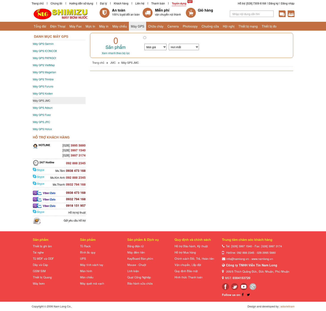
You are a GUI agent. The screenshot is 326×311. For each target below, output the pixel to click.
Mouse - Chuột (136, 265)
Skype (40, 170)
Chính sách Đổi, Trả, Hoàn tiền (194, 258)
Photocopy (190, 26)
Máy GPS (137, 26)
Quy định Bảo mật (186, 271)
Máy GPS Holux (42, 129)
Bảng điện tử (135, 246)
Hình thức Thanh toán (188, 277)
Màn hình (86, 271)
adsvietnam (288, 306)
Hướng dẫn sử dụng (81, 3)
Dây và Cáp (40, 265)
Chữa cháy (155, 26)
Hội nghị (228, 26)
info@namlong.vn (237, 259)
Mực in (90, 26)
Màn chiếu (86, 277)
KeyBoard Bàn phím (140, 258)
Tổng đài (40, 26)
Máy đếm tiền (136, 252)
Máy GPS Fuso (42, 115)
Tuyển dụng (179, 3)
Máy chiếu (119, 26)
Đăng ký (274, 3)
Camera (173, 26)
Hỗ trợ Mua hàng (185, 252)
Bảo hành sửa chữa (140, 283)
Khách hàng (121, 3)
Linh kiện (133, 271)
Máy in (103, 26)
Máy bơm (39, 283)
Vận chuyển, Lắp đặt (188, 265)
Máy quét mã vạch (92, 283)
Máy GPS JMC (41, 100)
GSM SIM (39, 271)
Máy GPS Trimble (43, 79)
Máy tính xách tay (91, 265)
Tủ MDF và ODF (43, 258)
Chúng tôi (56, 3)
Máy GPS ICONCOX (45, 51)
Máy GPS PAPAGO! (44, 58)
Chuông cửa (210, 26)
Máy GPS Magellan (44, 72)
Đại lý (103, 3)
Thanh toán (158, 3)
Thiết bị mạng (248, 26)
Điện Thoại (57, 26)
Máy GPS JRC (41, 122)
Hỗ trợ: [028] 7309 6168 (252, 3)
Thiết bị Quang (42, 277)
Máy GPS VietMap (44, 65)
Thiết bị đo (269, 26)
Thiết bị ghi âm (42, 246)
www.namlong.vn (262, 259)
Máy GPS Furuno (43, 86)
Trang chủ (38, 3)
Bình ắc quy (88, 252)
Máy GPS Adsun (43, 107)
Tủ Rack (85, 246)
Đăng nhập (288, 3)
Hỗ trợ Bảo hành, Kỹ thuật (191, 246)
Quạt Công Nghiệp (139, 277)
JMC (113, 62)
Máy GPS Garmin (43, 44)
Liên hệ (139, 3)
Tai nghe (38, 252)
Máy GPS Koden (43, 93)
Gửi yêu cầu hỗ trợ (75, 220)
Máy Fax (75, 26)
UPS (83, 258)
